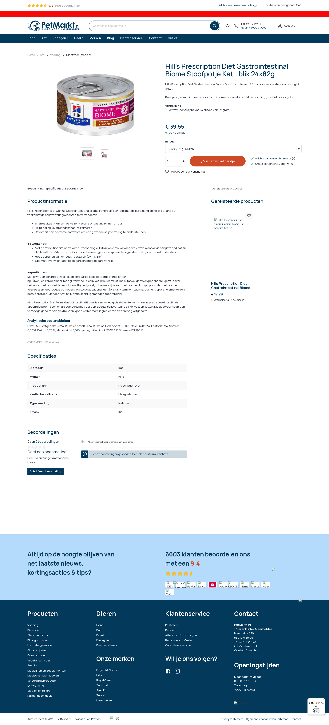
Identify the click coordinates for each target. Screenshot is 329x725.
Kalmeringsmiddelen (40, 696)
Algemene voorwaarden (261, 719)
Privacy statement (232, 719)
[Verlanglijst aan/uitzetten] (249, 216)
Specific (101, 690)
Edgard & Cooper (107, 670)
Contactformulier (245, 650)
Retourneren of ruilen (179, 640)
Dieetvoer (34, 630)
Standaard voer (37, 635)
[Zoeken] (214, 26)
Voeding (32, 625)
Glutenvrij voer (37, 650)
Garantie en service (178, 645)
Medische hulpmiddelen (43, 675)
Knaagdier (103, 640)
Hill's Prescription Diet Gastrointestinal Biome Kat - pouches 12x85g (230, 285)
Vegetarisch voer (38, 660)
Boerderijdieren (106, 645)
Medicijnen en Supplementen (46, 670)
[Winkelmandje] (299, 24)
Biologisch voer (37, 640)
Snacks (32, 665)
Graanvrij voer (36, 655)
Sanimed (102, 685)
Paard (100, 635)
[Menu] (323, 700)
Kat (98, 630)
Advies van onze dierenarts (235, 5)
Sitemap (283, 719)
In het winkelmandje (220, 161)
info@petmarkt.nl (245, 646)
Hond (100, 625)
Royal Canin (104, 680)
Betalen (170, 630)
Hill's (99, 675)
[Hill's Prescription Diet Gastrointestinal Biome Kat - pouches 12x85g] (233, 240)
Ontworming (35, 686)
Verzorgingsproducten (42, 681)
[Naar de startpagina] (53, 26)
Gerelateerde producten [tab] (228, 188)
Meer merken (104, 700)
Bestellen (171, 625)
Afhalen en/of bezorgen (181, 635)
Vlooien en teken (38, 691)
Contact (296, 719)
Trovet (100, 695)
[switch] (316, 710)
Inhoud (170, 141)
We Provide (94, 719)
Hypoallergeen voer (40, 645)
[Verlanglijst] (227, 25)
